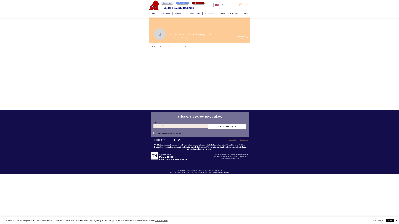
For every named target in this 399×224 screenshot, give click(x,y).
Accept (390, 221)
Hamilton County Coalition (178, 8)
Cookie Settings (378, 221)
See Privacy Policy (161, 221)
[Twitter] (178, 140)
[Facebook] (174, 140)
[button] (167, 3)
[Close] (396, 220)
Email (155, 122)
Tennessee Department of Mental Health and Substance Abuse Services (235, 157)
